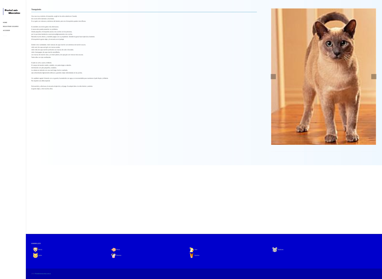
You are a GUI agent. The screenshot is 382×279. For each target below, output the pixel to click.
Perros (40, 249)
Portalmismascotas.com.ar (43, 273)
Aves (195, 249)
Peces (118, 249)
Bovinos (118, 255)
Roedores (280, 249)
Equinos (196, 255)
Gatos (40, 255)
